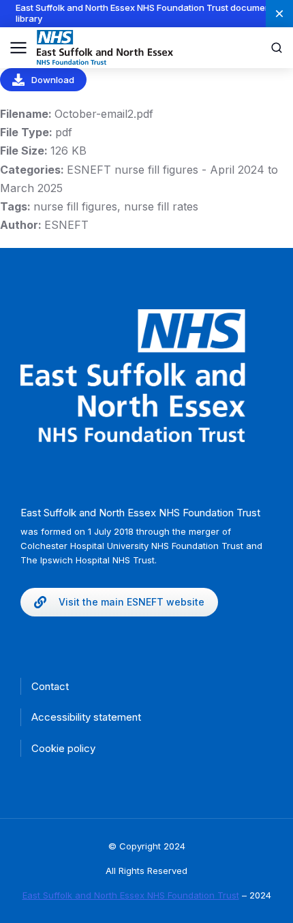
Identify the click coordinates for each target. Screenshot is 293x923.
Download (52, 79)
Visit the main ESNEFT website (131, 602)
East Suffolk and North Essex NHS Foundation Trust (130, 895)
